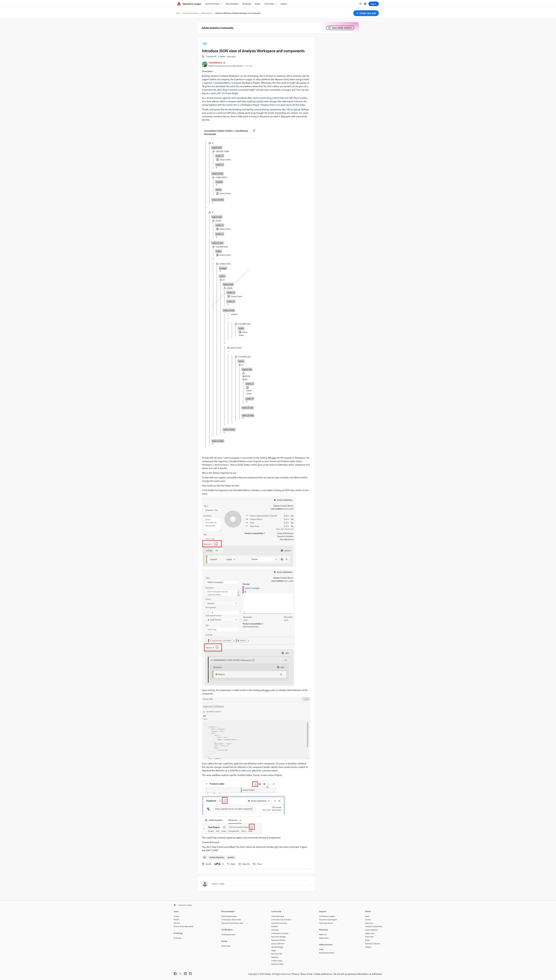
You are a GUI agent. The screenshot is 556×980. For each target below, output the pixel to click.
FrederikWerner (215, 62)
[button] (366, 13)
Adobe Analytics (207, 13)
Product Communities (190, 13)
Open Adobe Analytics (342, 27)
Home (178, 13)
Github (297, 109)
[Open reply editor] (256, 883)
